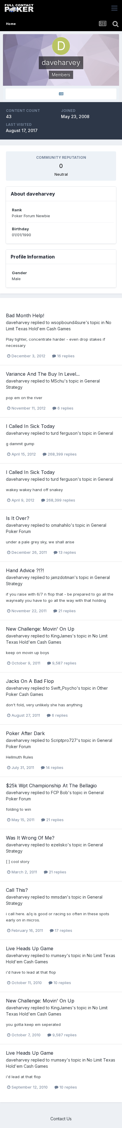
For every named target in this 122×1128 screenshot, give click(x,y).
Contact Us (61, 1118)
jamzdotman (62, 577)
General (105, 433)
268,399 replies (61, 454)
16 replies (65, 355)
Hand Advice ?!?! (25, 570)
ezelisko (59, 844)
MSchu (57, 380)
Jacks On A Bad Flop (30, 681)
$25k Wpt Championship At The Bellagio (51, 786)
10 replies (61, 982)
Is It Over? (17, 518)
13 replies (66, 552)
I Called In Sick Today (30, 426)
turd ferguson (64, 433)
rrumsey (59, 955)
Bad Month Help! (25, 315)
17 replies (63, 930)
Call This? (17, 890)
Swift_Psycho (64, 688)
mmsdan (59, 896)
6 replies (64, 408)
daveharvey (18, 322)
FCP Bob (59, 792)
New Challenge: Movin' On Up (40, 629)
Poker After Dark (25, 733)
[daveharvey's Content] (61, 94)
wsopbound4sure (68, 322)
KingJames (61, 635)
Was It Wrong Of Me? (30, 838)
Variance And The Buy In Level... (43, 374)
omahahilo (61, 525)
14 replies (54, 767)
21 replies (66, 610)
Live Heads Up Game (29, 948)
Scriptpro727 (64, 740)
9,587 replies (63, 663)
